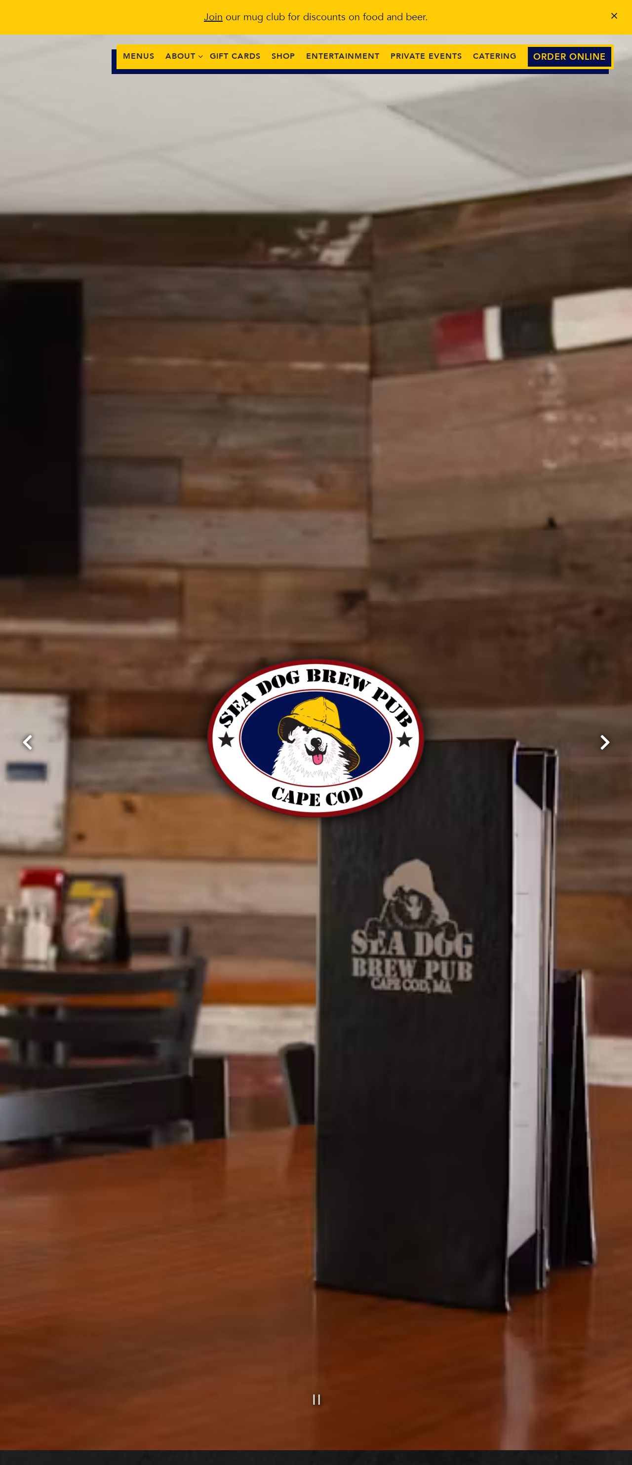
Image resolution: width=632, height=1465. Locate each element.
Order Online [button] (569, 57)
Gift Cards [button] (235, 56)
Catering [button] (494, 56)
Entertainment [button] (343, 56)
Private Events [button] (426, 56)
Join (213, 17)
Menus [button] (139, 56)
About (182, 56)
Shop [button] (283, 56)
